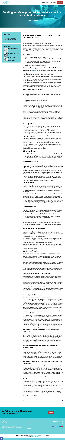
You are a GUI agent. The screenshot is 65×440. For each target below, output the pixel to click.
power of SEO (33, 70)
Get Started (60, 2)
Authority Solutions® (35, 436)
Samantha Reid (44, 32)
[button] (1, 438)
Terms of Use (33, 435)
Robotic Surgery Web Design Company (10, 39)
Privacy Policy (39, 435)
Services (43, 2)
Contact (54, 2)
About (47, 2)
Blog (51, 2)
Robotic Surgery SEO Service (9, 38)
